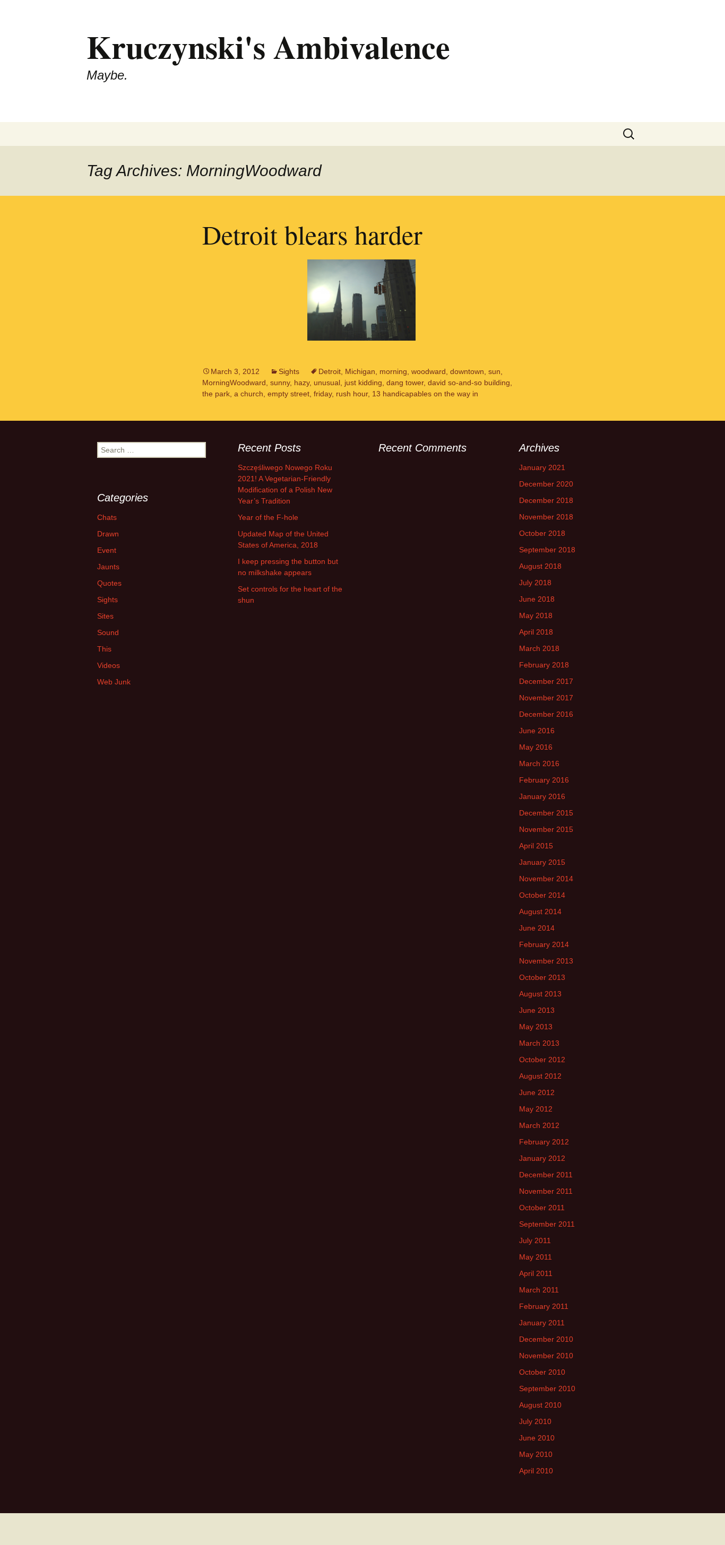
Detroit (329, 371)
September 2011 (547, 1224)
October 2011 (542, 1207)
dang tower (405, 382)
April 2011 (536, 1273)
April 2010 (536, 1470)
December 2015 (546, 813)
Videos (108, 665)
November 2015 (546, 829)
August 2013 (540, 994)
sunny (280, 382)
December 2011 (546, 1174)
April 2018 (536, 632)
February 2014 (544, 944)
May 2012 (536, 1109)
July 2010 (535, 1421)
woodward (428, 371)
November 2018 (546, 517)
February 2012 (544, 1142)
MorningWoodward (234, 382)
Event (106, 550)
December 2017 (546, 681)
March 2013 (539, 1043)
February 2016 (544, 780)
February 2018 (544, 665)
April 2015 (536, 845)
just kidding (363, 382)
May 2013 (536, 1026)
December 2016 (546, 714)
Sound (108, 632)
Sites (105, 616)
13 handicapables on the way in (425, 393)
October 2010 (542, 1372)
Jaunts (108, 566)
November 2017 (546, 697)
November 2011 (546, 1191)
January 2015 (542, 862)
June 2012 (537, 1092)
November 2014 (546, 878)
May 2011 (535, 1257)
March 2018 (539, 648)
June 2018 (537, 599)
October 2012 (542, 1059)
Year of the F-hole (268, 517)
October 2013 (542, 977)
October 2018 (542, 533)
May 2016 (536, 747)
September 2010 (547, 1388)
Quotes (109, 583)
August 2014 (540, 911)
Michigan (360, 371)
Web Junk (114, 682)
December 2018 (546, 500)
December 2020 (546, 484)
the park (216, 393)
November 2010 (546, 1355)
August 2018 (540, 566)
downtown (467, 371)
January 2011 (542, 1322)
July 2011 (535, 1240)
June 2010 (537, 1438)
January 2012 (542, 1158)
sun (494, 371)
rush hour (352, 393)
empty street (288, 393)
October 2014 (542, 895)
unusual (327, 382)
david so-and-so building (469, 382)
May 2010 (536, 1454)
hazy (301, 382)
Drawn (108, 534)
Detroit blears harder (312, 234)
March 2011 (539, 1290)
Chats (107, 517)
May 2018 (536, 615)
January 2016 (542, 796)
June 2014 (537, 928)
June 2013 (537, 1010)
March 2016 (539, 763)
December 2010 (546, 1339)
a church (248, 393)
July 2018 (535, 582)
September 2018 (547, 549)
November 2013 (546, 961)
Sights (289, 371)
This (104, 649)
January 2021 (542, 467)
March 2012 (539, 1125)
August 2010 (540, 1405)
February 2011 (543, 1306)
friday (323, 393)
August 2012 (540, 1076)
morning (393, 371)
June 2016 (537, 730)
